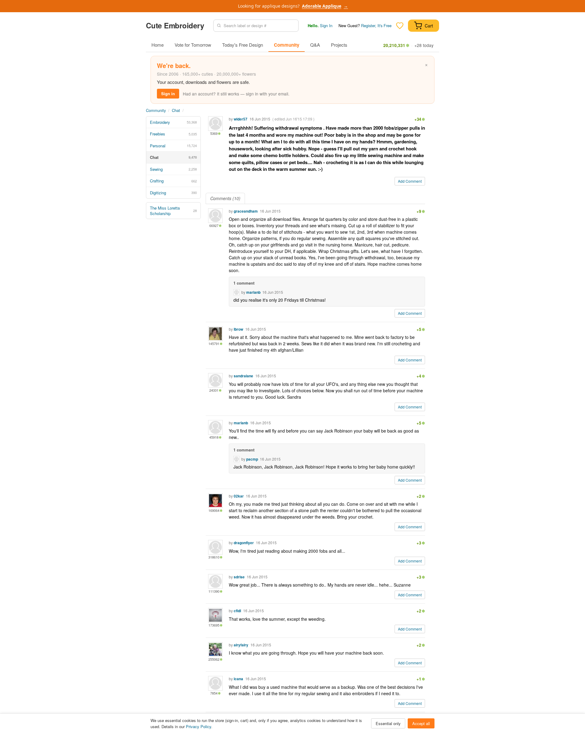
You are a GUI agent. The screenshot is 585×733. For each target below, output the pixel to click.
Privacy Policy (198, 726)
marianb (253, 292)
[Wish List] (400, 26)
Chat (176, 110)
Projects (339, 44)
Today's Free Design (242, 44)
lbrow (238, 329)
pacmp (252, 459)
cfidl (237, 610)
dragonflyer (244, 542)
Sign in (168, 93)
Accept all (421, 723)
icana (238, 678)
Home (157, 44)
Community (286, 44)
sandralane (243, 376)
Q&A (315, 44)
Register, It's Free (376, 25)
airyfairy (241, 645)
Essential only (388, 723)
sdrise (239, 577)
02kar (239, 496)
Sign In (326, 25)
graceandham (246, 211)
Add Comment (410, 181)
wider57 (240, 119)
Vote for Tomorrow (193, 44)
